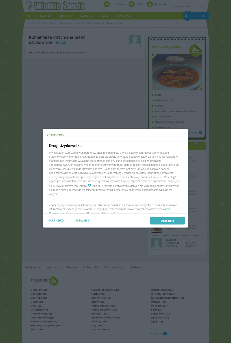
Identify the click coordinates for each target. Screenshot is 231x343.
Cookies (70, 212)
